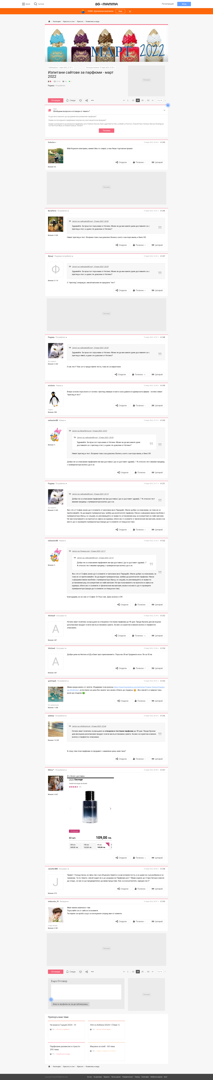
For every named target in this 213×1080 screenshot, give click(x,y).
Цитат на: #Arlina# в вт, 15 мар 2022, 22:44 (89, 726)
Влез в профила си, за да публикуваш (70, 1004)
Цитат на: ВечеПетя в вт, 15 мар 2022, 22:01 (89, 431)
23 (133, 100)
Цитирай (159, 162)
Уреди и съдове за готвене (105, 1051)
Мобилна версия (156, 1077)
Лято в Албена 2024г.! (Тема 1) (105, 1025)
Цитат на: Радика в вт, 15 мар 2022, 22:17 (88, 551)
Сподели (123, 162)
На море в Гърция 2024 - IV (63, 1025)
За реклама (98, 1077)
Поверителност (127, 1077)
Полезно (140, 162)
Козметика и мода (63, 1054)
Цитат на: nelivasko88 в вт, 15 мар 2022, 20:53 (90, 221)
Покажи (106, 130)
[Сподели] (86, 100)
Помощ (137, 1077)
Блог (165, 1077)
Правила (107, 1077)
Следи (72, 100)
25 (142, 100)
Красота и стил (69, 1066)
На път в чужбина (62, 1029)
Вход (184, 4)
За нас (89, 1077)
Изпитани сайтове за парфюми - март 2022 (81, 74)
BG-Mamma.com (62, 1077)
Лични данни (116, 1077)
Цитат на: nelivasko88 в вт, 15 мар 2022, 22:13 (90, 494)
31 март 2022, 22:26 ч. (107, 67)
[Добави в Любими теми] (80, 100)
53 (148, 100)
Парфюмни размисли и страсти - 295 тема (65, 1048)
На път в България (103, 1029)
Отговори (55, 100)
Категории (57, 1066)
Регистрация (168, 4)
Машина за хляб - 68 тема (102, 1046)
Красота (80, 1066)
